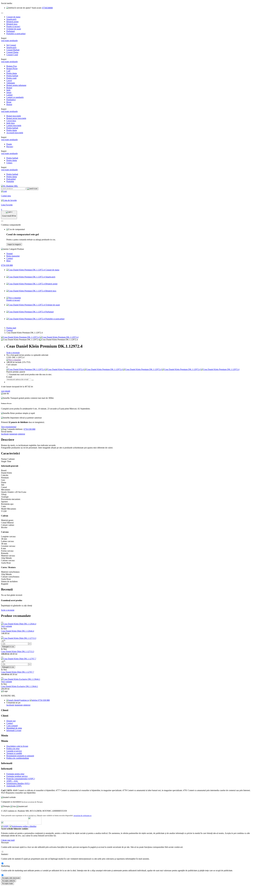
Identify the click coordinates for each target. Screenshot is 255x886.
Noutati (9, 253)
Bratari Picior (12, 68)
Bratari (9, 88)
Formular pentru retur (15, 774)
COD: (9, 357)
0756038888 (47, 8)
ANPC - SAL (12, 781)
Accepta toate (7, 884)
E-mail (9, 377)
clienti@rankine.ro (21, 700)
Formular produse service (17, 776)
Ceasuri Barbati (12, 50)
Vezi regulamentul (8, 427)
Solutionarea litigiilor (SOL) (18, 783)
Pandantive (11, 100)
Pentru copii (11, 78)
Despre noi (11, 721)
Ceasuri (9, 330)
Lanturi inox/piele (13, 125)
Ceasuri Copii (12, 55)
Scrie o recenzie (13, 352)
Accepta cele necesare (11, 878)
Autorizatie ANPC (14, 786)
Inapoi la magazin (14, 244)
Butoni (9, 104)
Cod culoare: (11, 364)
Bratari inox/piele (13, 116)
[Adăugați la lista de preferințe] (2, 622)
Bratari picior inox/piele (16, 118)
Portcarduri (11, 179)
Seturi (8, 92)
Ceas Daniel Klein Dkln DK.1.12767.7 (17, 672)
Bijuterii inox (11, 24)
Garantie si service (14, 751)
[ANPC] (5, 826)
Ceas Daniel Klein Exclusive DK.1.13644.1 (19, 686)
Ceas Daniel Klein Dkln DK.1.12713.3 (17, 651)
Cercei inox (11, 121)
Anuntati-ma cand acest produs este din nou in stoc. (30, 374)
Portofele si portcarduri (16, 33)
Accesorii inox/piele (14, 133)
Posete (9, 144)
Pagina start (11, 328)
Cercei (9, 80)
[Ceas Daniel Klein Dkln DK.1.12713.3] (18, 638)
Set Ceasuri (11, 45)
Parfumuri (10, 31)
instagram (13, 434)
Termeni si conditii (14, 753)
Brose (8, 102)
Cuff (8, 71)
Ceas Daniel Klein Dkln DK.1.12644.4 (17, 631)
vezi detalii (5, 391)
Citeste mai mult (8, 840)
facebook (5, 434)
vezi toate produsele (9, 40)
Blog (8, 261)
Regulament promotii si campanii (20, 756)
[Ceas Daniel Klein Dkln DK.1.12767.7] (18, 659)
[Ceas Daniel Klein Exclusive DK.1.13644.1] (20, 679)
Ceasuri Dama (12, 52)
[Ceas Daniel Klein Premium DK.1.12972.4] (20, 337)
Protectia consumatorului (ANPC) (20, 778)
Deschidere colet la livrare (17, 746)
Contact (9, 258)
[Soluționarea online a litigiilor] (23, 826)
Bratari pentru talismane (16, 85)
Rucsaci (9, 146)
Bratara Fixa (11, 66)
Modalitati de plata (14, 728)
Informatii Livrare (13, 730)
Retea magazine (13, 256)
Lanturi (9, 95)
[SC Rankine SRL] (9, 186)
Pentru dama (11, 73)
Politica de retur (13, 748)
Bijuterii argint (12, 22)
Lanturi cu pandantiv (15, 97)
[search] (32, 188)
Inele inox (10, 123)
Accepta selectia (8, 881)
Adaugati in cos (8, 647)
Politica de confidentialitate (17, 758)
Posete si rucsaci (13, 26)
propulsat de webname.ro (83, 816)
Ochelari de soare (13, 29)
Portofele (10, 181)
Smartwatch (11, 19)
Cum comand (12, 726)
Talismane (10, 83)
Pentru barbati (12, 76)
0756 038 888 (7, 265)
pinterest (21, 434)
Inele (8, 90)
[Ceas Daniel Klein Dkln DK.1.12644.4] (18, 624)
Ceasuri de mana (13, 17)
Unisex (9, 163)
